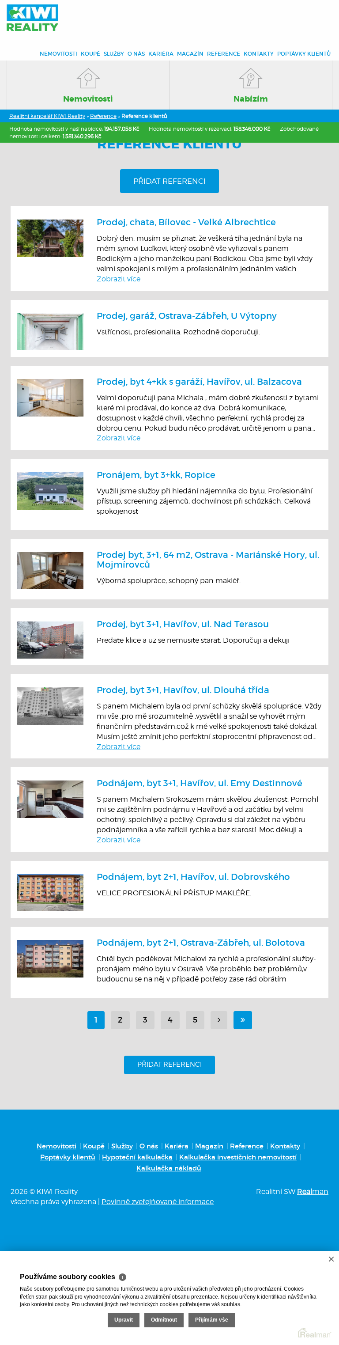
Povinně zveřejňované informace (158, 1201)
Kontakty (259, 53)
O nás (136, 53)
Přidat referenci (169, 181)
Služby (114, 53)
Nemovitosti (58, 53)
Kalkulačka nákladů (168, 1168)
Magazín (190, 53)
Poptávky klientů (304, 53)
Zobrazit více (118, 279)
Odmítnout (164, 1320)
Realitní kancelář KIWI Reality (47, 116)
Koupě (90, 53)
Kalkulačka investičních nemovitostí (238, 1157)
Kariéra (160, 53)
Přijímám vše (211, 1320)
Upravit (123, 1320)
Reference (223, 53)
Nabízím (251, 99)
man (312, 1191)
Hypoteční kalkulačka (137, 1157)
